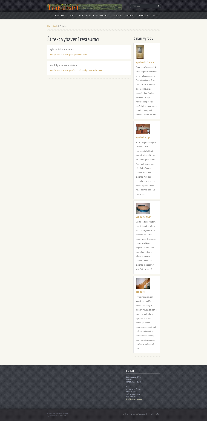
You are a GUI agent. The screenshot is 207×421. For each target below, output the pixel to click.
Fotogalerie (130, 15)
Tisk (158, 414)
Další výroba (116, 15)
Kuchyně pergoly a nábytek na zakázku (93, 15)
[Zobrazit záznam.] (140, 52)
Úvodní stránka (130, 414)
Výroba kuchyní (143, 137)
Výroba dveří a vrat (145, 62)
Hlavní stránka (60, 15)
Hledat (158, 6)
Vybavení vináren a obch (62, 49)
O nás (72, 15)
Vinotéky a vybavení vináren (64, 65)
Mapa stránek (142, 414)
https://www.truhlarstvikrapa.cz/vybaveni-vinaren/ (68, 54)
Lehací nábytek (143, 216)
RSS (152, 414)
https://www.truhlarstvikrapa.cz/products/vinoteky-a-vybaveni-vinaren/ (76, 70)
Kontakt (156, 15)
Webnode (63, 416)
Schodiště (141, 292)
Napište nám (143, 15)
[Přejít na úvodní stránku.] (84, 8)
